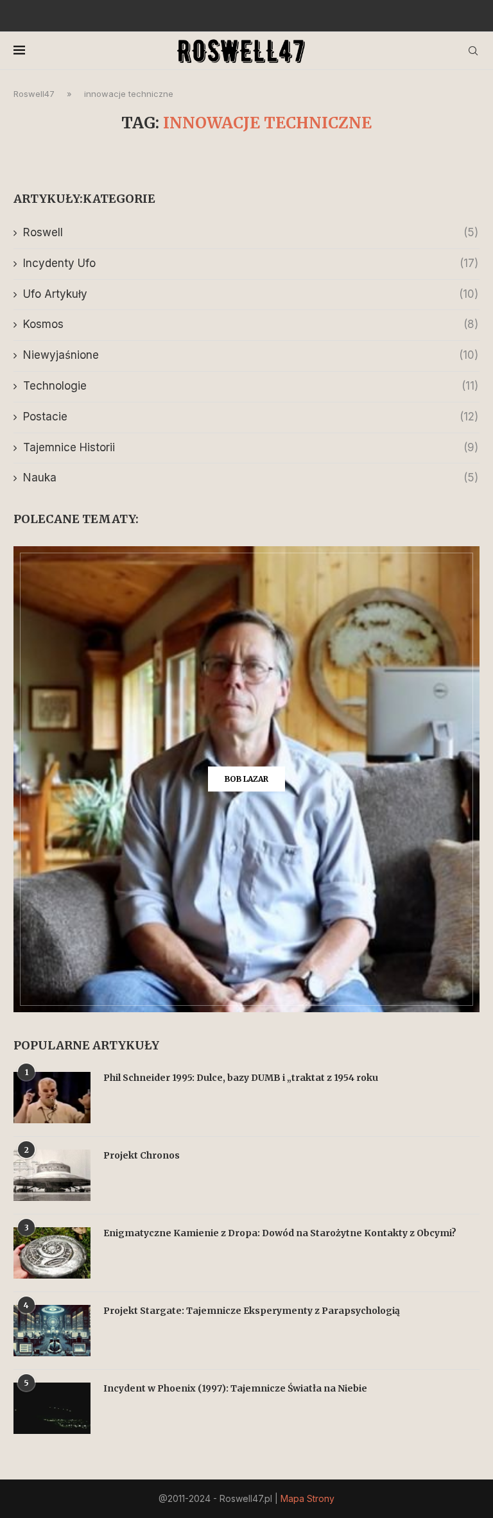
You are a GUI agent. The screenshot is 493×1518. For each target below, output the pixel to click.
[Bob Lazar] (246, 779)
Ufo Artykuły (250, 294)
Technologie (250, 385)
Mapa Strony (307, 1498)
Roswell (250, 232)
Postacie (250, 416)
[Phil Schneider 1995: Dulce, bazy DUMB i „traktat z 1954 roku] (52, 1097)
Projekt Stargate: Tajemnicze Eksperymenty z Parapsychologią (251, 1310)
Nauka (250, 477)
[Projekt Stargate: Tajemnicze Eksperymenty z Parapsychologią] (52, 1330)
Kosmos (250, 324)
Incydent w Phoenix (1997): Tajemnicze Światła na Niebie (235, 1388)
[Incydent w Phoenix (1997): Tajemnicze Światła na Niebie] (52, 1408)
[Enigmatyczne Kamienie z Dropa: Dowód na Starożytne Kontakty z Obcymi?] (52, 1253)
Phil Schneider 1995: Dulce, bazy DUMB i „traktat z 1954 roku (240, 1077)
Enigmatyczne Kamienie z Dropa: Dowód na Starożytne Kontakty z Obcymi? (279, 1233)
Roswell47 (34, 94)
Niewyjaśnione (250, 355)
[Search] (473, 50)
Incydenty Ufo (250, 263)
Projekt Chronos (141, 1155)
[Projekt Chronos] (52, 1175)
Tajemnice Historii (250, 447)
